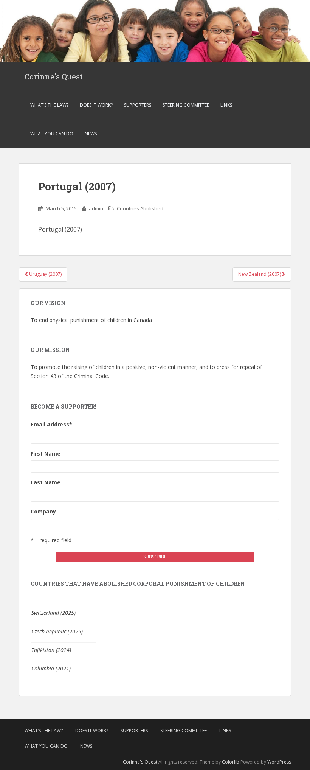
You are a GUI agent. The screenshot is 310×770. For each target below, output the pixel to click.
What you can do (51, 134)
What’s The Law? (49, 105)
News (91, 134)
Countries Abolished (140, 208)
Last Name (45, 482)
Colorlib (230, 762)
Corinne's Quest (54, 76)
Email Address (51, 424)
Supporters (137, 105)
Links (226, 105)
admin (96, 208)
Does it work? (96, 105)
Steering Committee (186, 105)
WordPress (279, 762)
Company (43, 511)
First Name (45, 453)
